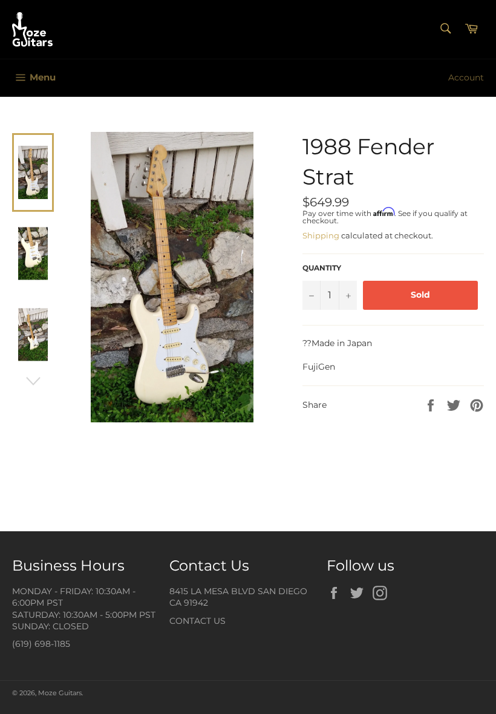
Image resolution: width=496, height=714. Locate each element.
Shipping (320, 235)
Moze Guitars (60, 693)
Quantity (321, 267)
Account (466, 77)
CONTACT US (197, 620)
